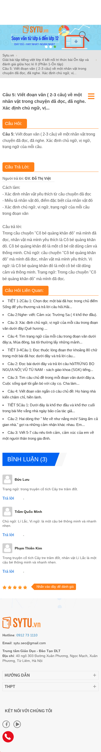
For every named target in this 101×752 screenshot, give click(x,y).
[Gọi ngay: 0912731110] (10, 738)
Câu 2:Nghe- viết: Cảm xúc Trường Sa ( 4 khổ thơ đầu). (52, 315)
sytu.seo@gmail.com (29, 643)
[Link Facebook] (6, 724)
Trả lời (8, 498)
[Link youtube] (17, 724)
